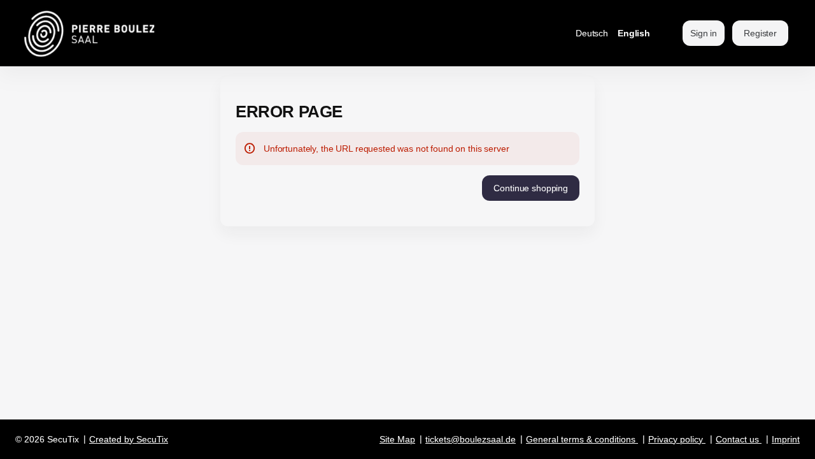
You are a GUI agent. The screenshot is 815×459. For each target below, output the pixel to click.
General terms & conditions (580, 439)
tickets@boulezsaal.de (470, 439)
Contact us (737, 439)
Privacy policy (675, 439)
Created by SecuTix (128, 439)
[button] (530, 188)
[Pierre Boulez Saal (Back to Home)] (122, 33)
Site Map (397, 439)
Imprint (786, 439)
